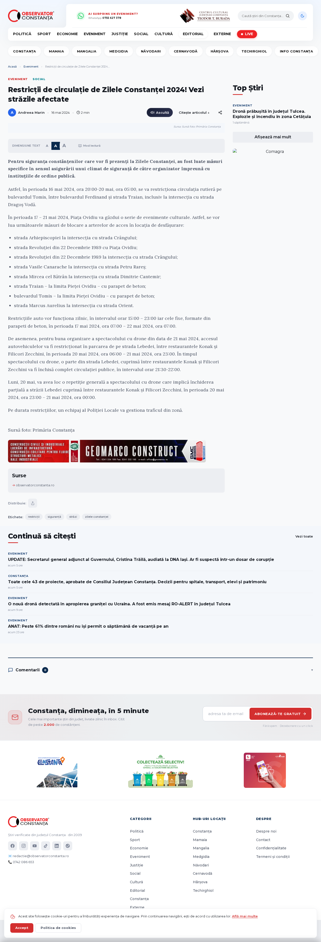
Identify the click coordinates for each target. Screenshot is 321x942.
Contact (263, 840)
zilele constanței (96, 516)
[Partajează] (32, 503)
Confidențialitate (271, 848)
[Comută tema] (302, 15)
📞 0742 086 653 (21, 862)
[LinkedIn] (56, 845)
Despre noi (266, 831)
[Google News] (67, 845)
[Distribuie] (220, 112)
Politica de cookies (58, 928)
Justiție (120, 34)
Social (141, 34)
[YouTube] (34, 845)
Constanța (24, 51)
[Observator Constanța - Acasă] (32, 16)
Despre (264, 819)
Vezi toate (304, 536)
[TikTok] (45, 845)
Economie (67, 34)
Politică (22, 34)
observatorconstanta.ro (35, 485)
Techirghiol (254, 51)
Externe (222, 34)
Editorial (193, 34)
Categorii (140, 819)
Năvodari (151, 51)
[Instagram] (23, 845)
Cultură (163, 34)
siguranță (54, 516)
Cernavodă (185, 51)
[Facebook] (12, 845)
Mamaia (56, 51)
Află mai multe (245, 916)
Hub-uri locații (209, 819)
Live (249, 34)
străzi (73, 516)
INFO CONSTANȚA (296, 51)
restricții (34, 516)
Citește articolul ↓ (194, 112)
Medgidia (118, 51)
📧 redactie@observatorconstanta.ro (38, 856)
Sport (44, 34)
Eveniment (95, 34)
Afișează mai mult (273, 137)
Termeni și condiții (273, 856)
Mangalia (86, 51)
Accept (21, 928)
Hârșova (220, 51)
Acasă (12, 66)
